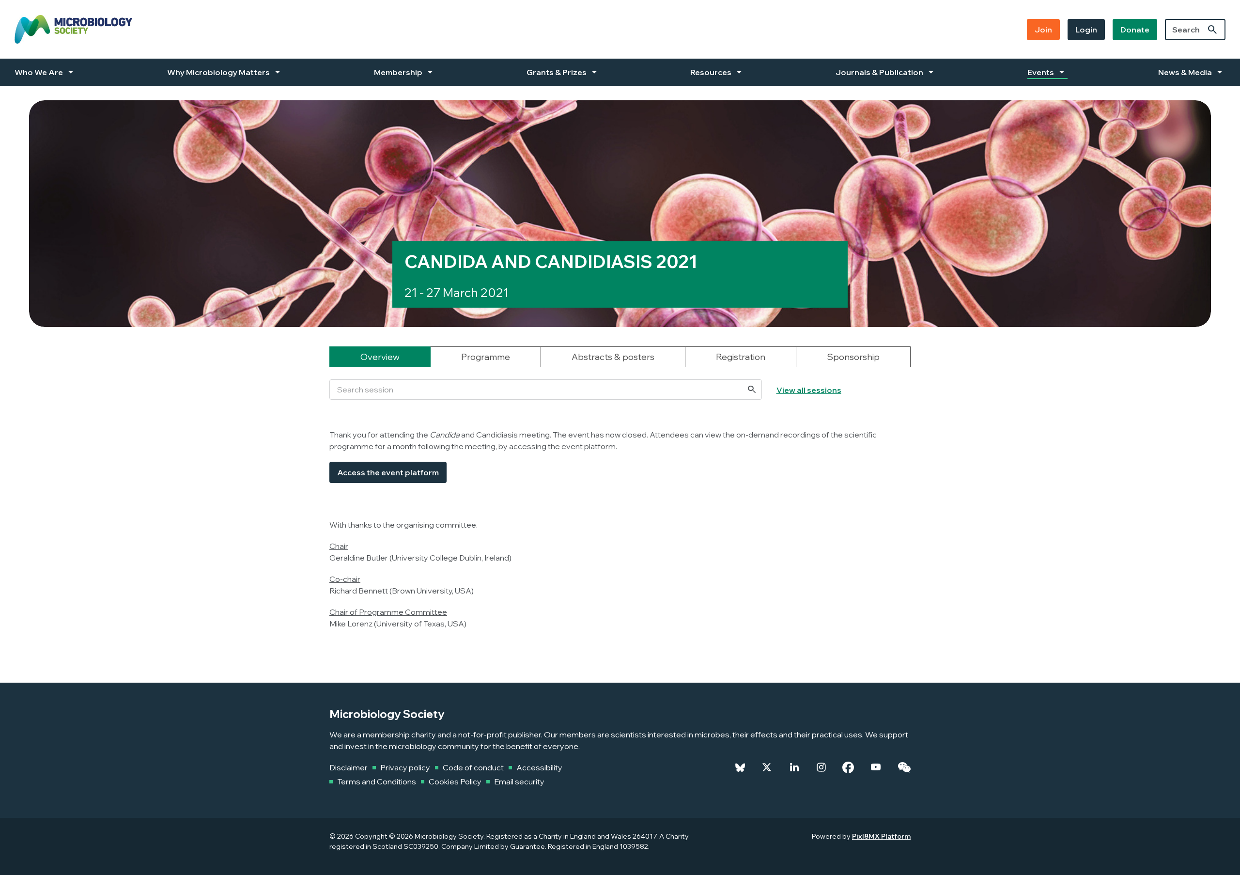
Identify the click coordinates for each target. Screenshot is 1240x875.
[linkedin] (794, 767)
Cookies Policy (455, 781)
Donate (1134, 29)
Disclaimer (348, 767)
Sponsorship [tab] (853, 356)
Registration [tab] (740, 356)
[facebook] (848, 767)
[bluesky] (740, 767)
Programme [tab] (485, 356)
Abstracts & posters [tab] (613, 356)
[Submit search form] (1212, 29)
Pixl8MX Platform (881, 836)
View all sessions (808, 390)
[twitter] (767, 767)
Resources (710, 72)
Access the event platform (388, 472)
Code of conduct (473, 767)
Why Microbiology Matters (218, 72)
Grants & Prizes (557, 72)
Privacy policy (405, 767)
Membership (398, 72)
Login (1086, 29)
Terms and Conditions (376, 781)
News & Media (1185, 72)
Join (1043, 29)
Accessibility (539, 767)
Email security (519, 781)
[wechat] (904, 767)
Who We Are (39, 72)
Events (1040, 72)
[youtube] (876, 767)
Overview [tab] (380, 356)
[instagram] (821, 767)
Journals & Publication (879, 72)
